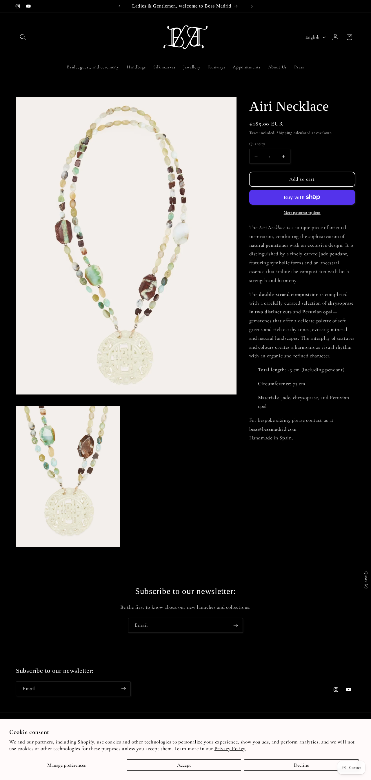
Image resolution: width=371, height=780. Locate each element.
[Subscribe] (236, 625)
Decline (301, 765)
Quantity (257, 143)
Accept (184, 765)
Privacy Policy (229, 749)
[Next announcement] (251, 6)
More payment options (302, 212)
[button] (23, 37)
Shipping (284, 132)
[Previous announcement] (119, 6)
